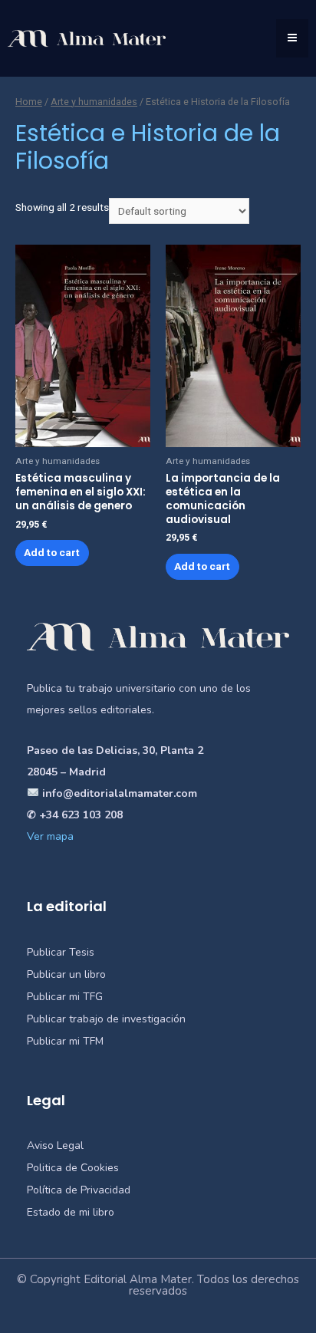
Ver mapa (50, 836)
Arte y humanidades (94, 101)
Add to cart (52, 552)
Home (28, 101)
